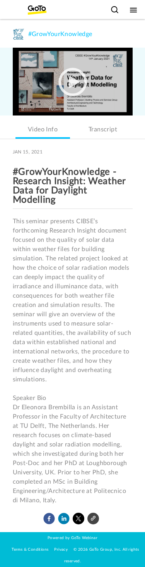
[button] (49, 518)
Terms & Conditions (30, 549)
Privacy (61, 549)
